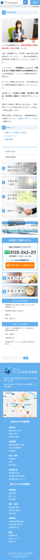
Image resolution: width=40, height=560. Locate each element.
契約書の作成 (14, 473)
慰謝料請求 (13, 535)
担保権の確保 (14, 437)
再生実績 (12, 465)
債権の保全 (13, 434)
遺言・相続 (10, 318)
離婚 (7, 315)
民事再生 (12, 459)
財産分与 (12, 542)
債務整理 (12, 490)
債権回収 (12, 427)
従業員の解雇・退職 (16, 445)
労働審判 (12, 451)
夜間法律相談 (11, 157)
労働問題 (9, 338)
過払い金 (12, 496)
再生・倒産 (10, 334)
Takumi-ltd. (24, 556)
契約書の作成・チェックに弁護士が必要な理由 (19, 343)
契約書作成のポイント (17, 479)
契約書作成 (13, 470)
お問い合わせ (11, 151)
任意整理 (12, 493)
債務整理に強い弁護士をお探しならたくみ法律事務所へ (19, 306)
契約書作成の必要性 (16, 476)
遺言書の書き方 (15, 510)
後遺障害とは (14, 527)
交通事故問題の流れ (16, 521)
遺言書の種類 (14, 507)
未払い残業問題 (15, 448)
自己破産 (12, 499)
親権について (14, 539)
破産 (10, 462)
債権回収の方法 (15, 431)
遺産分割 (12, 513)
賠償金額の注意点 (16, 524)
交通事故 (12, 518)
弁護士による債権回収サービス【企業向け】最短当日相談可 (19, 329)
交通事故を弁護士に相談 (14, 311)
